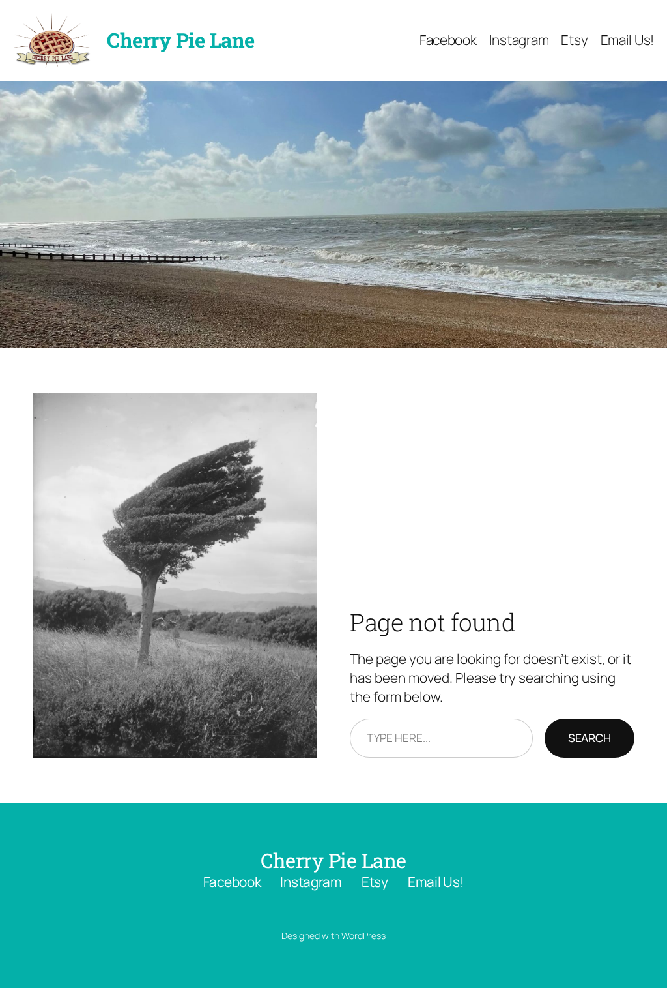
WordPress (363, 935)
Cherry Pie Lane (181, 40)
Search (589, 737)
